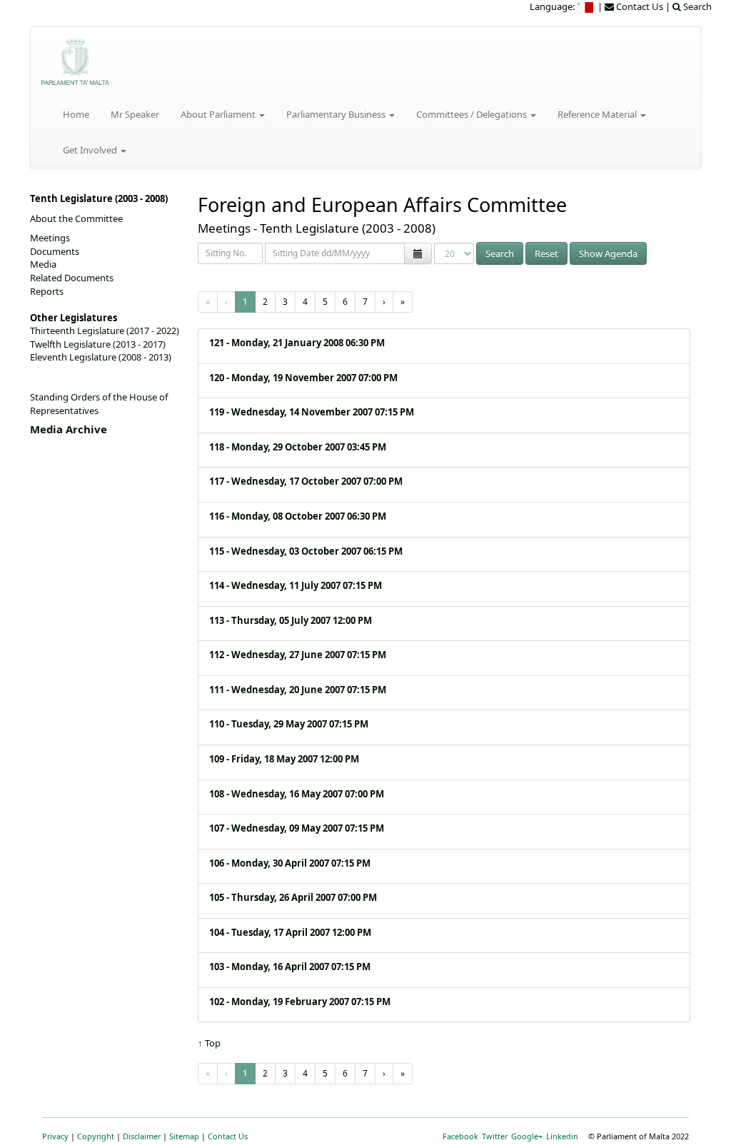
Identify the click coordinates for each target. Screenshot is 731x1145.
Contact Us (228, 1136)
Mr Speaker (135, 114)
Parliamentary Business (337, 114)
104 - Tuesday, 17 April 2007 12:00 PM (290, 932)
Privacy (55, 1136)
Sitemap (184, 1136)
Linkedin (562, 1136)
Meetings (50, 237)
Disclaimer (142, 1136)
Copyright (95, 1136)
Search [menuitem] (696, 6)
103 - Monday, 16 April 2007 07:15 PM (289, 966)
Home (76, 114)
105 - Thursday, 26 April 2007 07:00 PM (293, 897)
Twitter (495, 1136)
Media (43, 264)
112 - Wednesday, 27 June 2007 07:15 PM (297, 654)
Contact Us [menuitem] (638, 6)
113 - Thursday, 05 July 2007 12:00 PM (290, 620)
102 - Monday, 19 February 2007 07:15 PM (299, 1001)
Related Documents (72, 277)
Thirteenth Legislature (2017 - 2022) (104, 330)
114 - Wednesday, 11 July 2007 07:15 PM (295, 585)
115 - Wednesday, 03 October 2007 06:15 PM (306, 551)
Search (499, 253)
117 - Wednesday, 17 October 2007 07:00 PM (306, 481)
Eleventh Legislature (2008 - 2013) (100, 356)
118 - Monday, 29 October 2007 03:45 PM (297, 446)
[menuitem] (586, 6)
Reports (47, 291)
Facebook (460, 1136)
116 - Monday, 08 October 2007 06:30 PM (297, 516)
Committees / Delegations (472, 114)
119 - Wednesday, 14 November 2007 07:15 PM (311, 411)
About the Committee (76, 218)
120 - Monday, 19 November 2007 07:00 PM (303, 377)
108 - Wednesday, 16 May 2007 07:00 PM (296, 793)
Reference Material (598, 114)
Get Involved (91, 149)
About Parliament (219, 114)
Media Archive (68, 429)
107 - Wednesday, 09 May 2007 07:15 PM (296, 828)
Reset (546, 253)
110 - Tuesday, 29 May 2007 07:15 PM (288, 723)
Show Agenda (608, 253)
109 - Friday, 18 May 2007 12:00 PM (284, 758)
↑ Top (209, 1042)
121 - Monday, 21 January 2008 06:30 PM (297, 342)
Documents (54, 251)
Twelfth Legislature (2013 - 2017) (98, 344)
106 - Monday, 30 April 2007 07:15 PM (289, 863)
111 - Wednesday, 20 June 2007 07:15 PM (297, 689)
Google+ (527, 1136)
